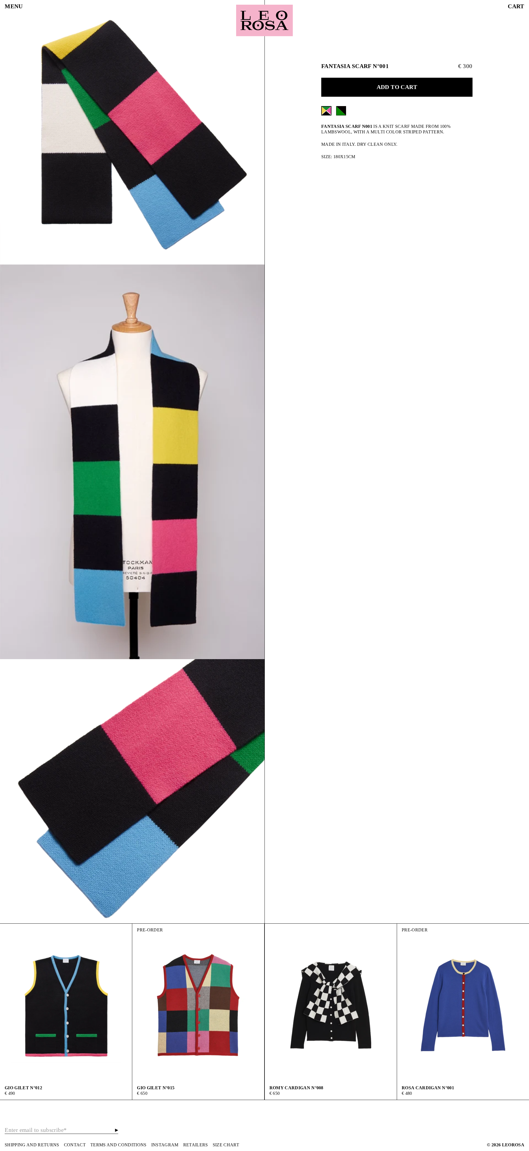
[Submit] (116, 1130)
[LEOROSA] (264, 20)
